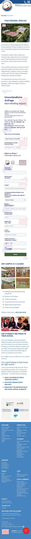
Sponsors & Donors (21, 491)
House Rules (20, 487)
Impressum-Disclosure (7, 502)
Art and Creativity (6, 436)
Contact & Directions (6, 501)
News (3, 474)
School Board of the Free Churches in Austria (22, 489)
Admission (5, 460)
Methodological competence (20, 454)
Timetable (19, 431)
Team (18, 471)
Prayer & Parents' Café (22, 483)
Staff (18, 473)
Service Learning (20, 457)
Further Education (21, 476)
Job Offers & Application (22, 474)
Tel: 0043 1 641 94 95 (6, 523)
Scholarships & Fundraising (5, 466)
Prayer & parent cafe (6, 476)
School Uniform (5, 468)
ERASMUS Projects (21, 496)
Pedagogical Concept (22, 444)
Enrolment (4, 462)
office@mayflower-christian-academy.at (13, 526)
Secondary (20, 439)
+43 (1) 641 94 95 (20, 312)
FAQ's (3, 441)
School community (23, 479)
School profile (5, 428)
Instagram (4, 508)
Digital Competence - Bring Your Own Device (23, 447)
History (3, 434)
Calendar (4, 473)
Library (3, 437)
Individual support (21, 436)
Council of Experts (21, 484)
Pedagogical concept (21, 430)
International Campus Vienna (23, 5)
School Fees (4, 463)
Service (4, 471)
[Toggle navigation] (28, 1)
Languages (19, 450)
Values (3, 433)
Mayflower (5, 425)
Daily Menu (4, 482)
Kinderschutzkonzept (6, 480)
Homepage (4, 15)
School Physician (6, 479)
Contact (4, 499)
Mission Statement (6, 427)
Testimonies (4, 477)
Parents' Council (20, 481)
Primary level (21, 425)
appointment (10, 15)
